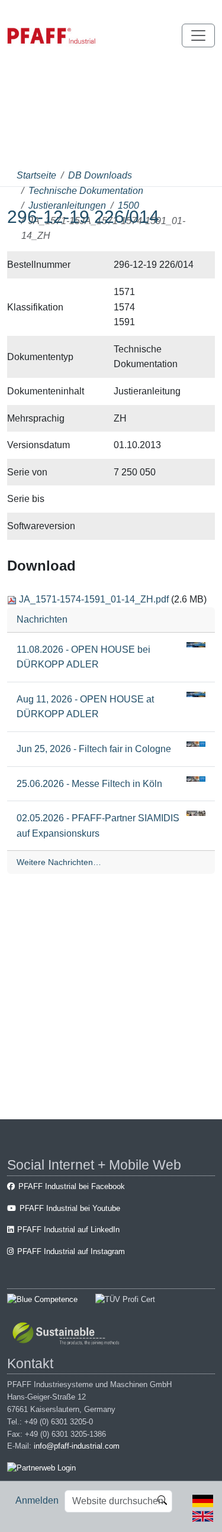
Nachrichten (42, 619)
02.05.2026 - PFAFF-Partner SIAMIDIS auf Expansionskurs (98, 825)
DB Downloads (100, 175)
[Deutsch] (202, 1500)
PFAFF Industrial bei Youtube (70, 1208)
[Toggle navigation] (198, 35)
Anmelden (37, 1500)
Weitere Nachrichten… (59, 862)
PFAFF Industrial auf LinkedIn (68, 1229)
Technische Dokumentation (85, 191)
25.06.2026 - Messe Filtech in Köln (89, 784)
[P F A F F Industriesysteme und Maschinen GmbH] (51, 35)
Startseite (36, 175)
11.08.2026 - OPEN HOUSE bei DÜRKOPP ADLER (83, 657)
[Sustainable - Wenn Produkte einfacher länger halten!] (67, 1334)
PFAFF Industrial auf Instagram (71, 1251)
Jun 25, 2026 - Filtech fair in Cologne (94, 749)
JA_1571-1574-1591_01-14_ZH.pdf (94, 599)
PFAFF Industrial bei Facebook (71, 1186)
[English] (202, 1515)
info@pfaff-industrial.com (77, 1446)
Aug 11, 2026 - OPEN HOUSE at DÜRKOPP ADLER (85, 707)
